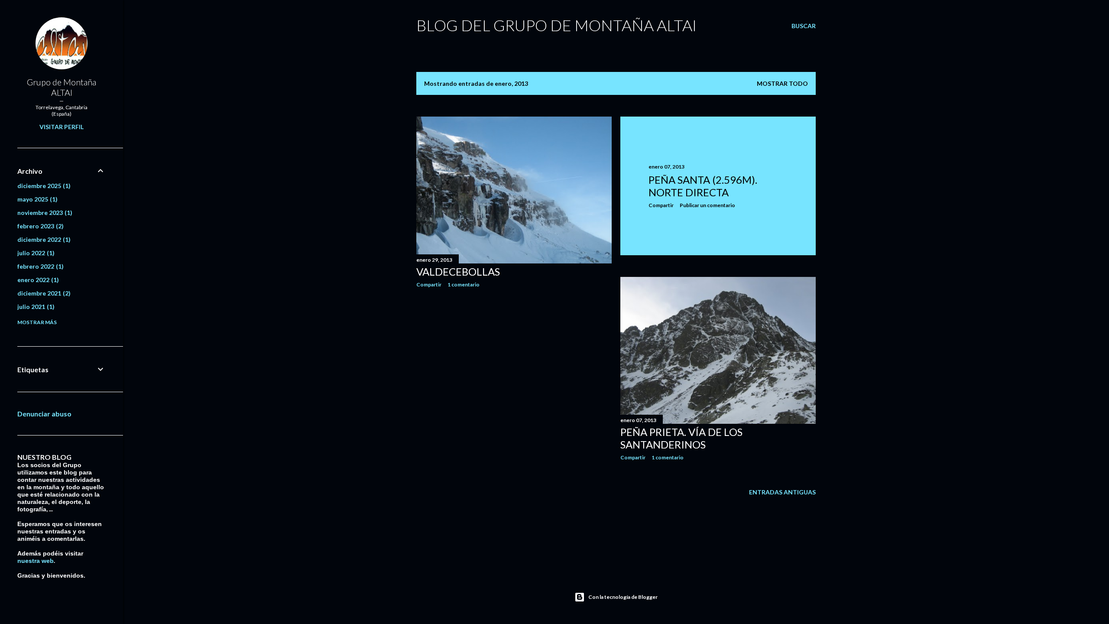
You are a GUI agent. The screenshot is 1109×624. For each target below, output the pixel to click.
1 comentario (463, 284)
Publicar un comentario (707, 205)
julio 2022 (34, 253)
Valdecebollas (458, 271)
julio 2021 (34, 306)
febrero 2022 (39, 266)
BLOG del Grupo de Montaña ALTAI (556, 25)
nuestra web (35, 560)
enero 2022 (37, 279)
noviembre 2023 (43, 212)
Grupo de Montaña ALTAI (61, 87)
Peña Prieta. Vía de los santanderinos (681, 438)
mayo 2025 (36, 199)
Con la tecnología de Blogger (623, 597)
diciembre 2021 (42, 293)
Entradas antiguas (782, 492)
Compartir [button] (428, 284)
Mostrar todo (782, 83)
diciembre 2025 (42, 185)
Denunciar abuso (44, 414)
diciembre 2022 (42, 239)
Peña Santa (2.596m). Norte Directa (703, 185)
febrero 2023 (39, 226)
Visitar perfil (61, 126)
